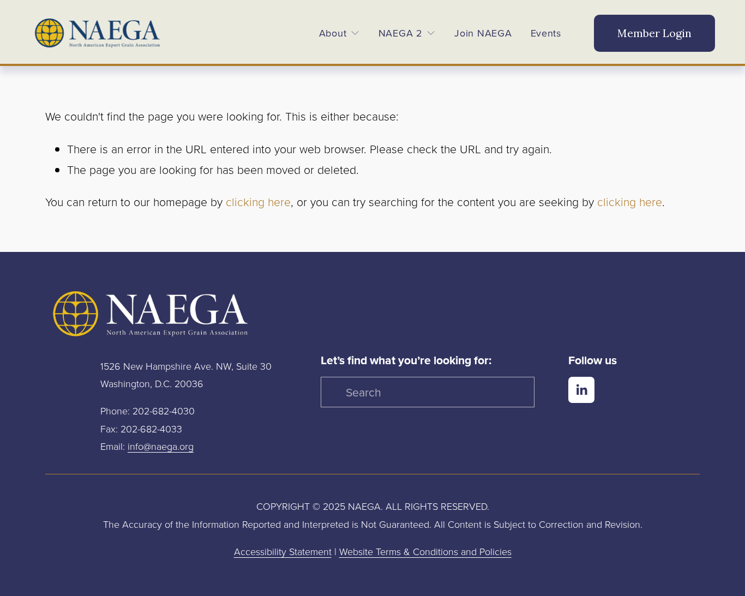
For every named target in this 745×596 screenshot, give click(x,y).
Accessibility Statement (283, 551)
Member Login (654, 33)
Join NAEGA (483, 33)
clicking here (258, 201)
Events (546, 33)
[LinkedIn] (581, 390)
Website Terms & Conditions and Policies (425, 551)
